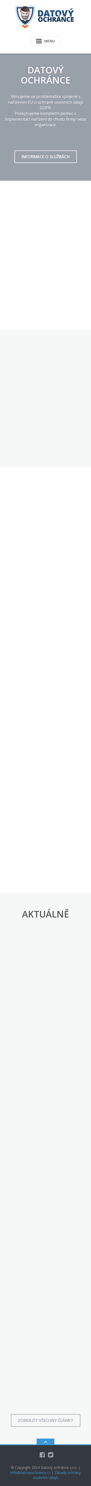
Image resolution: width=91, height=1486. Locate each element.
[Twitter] (50, 1455)
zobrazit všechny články (45, 1420)
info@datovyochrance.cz (30, 1472)
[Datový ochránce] (45, 17)
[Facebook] (42, 1455)
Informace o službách (45, 156)
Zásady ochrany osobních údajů (57, 1475)
